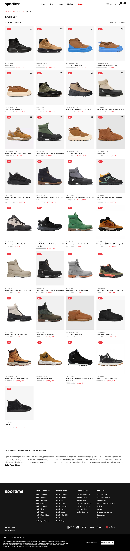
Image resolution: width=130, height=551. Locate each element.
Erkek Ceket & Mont (63, 515)
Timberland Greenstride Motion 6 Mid (109, 290)
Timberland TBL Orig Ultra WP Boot (17, 378)
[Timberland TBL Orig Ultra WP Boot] (19, 357)
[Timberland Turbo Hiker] (50, 357)
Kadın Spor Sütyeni (43, 521)
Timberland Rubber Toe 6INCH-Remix (18, 290)
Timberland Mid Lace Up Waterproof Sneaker (109, 198)
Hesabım (100, 509)
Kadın (43, 4)
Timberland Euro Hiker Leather (16, 244)
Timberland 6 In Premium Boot (77, 244)
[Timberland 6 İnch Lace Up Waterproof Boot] (50, 176)
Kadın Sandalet (41, 500)
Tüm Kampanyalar (103, 497)
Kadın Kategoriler (43, 490)
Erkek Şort (59, 518)
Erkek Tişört (60, 509)
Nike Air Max (81, 500)
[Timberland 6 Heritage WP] (50, 313)
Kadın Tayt (40, 512)
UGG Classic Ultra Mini (74, 65)
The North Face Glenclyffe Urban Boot (79, 109)
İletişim (99, 506)
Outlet (80, 4)
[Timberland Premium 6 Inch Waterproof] (50, 132)
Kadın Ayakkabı (41, 494)
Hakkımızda (101, 500)
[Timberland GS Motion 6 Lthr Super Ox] (110, 222)
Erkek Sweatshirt (62, 506)
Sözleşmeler (101, 515)
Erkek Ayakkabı (61, 494)
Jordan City (9, 65)
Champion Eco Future (84, 503)
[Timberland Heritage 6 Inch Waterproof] (110, 87)
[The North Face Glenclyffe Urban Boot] (80, 87)
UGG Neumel (100, 153)
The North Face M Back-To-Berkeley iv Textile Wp (79, 379)
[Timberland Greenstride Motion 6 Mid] (110, 268)
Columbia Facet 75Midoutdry (106, 378)
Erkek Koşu (60, 500)
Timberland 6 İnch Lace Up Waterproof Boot (49, 198)
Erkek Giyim (60, 503)
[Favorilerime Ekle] (31, 29)
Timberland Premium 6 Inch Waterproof (50, 153)
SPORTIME (101, 490)
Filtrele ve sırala (14, 23)
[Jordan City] (19, 43)
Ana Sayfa (8, 11)
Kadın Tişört (40, 509)
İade (98, 518)
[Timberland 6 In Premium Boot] (80, 222)
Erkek (52, 4)
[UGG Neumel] (110, 132)
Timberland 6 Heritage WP (45, 334)
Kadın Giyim (40, 503)
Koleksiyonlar (82, 490)
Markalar (70, 4)
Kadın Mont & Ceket (43, 515)
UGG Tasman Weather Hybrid (106, 65)
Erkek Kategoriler (63, 490)
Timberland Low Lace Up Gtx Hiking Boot (17, 198)
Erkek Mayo (60, 521)
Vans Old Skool (82, 509)
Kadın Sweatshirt (42, 506)
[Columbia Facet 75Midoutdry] (110, 357)
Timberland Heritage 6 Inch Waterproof (110, 109)
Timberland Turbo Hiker (44, 378)
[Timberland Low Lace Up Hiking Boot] (19, 132)
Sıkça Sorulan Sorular (105, 512)
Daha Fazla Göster (12, 465)
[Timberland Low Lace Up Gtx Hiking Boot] (19, 176)
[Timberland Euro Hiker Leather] (19, 222)
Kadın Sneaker (41, 497)
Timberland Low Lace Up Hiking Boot (18, 153)
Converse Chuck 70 (83, 506)
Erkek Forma (60, 512)
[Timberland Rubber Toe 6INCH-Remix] (19, 268)
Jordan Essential (82, 512)
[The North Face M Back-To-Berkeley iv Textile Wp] (80, 357)
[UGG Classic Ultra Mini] (80, 43)
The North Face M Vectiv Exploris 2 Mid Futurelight (50, 245)
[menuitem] (44, 4)
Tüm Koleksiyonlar (83, 494)
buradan (38, 546)
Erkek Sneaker (61, 497)
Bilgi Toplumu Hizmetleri (106, 503)
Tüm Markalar (102, 494)
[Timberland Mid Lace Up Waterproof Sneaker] (110, 176)
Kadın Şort (39, 518)
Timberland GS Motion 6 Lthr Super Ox (110, 244)
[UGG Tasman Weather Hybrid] (110, 43)
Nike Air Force (82, 497)
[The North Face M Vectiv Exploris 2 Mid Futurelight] (50, 222)
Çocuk (60, 4)
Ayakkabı (21, 11)
